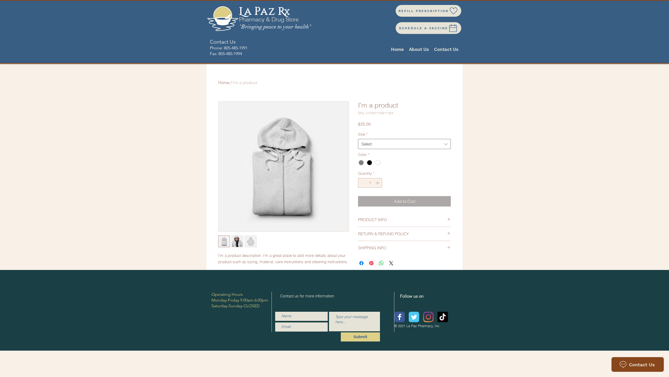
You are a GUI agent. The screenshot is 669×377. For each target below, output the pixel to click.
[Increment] (378, 182)
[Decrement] (362, 182)
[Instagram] (428, 317)
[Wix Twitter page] (414, 317)
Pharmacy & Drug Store (269, 19)
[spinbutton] (370, 182)
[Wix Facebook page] (399, 317)
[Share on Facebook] (361, 263)
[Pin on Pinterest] (371, 263)
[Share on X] (391, 263)
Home (223, 82)
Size (362, 134)
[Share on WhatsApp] (381, 263)
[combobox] (404, 144)
